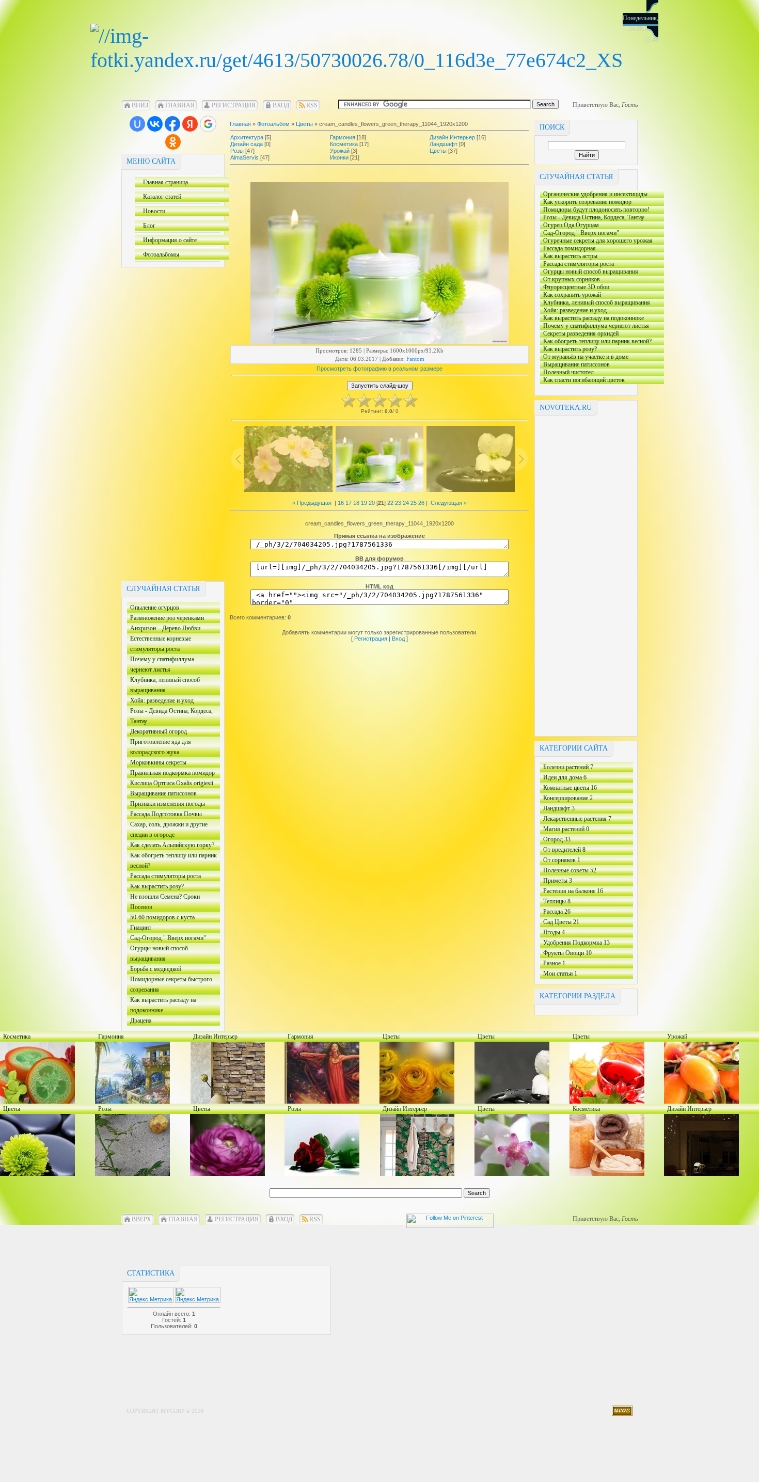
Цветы (304, 124)
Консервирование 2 (568, 798)
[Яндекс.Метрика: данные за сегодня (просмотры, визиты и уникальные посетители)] (197, 1295)
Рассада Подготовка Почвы (170, 814)
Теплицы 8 (557, 901)
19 (364, 503)
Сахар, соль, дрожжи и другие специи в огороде (167, 830)
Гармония (342, 137)
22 (390, 503)
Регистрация (234, 105)
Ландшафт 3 (559, 808)
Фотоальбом (273, 124)
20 (372, 503)
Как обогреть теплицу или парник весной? (172, 861)
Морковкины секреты (156, 763)
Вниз (140, 105)
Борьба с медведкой (154, 969)
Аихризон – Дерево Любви (163, 629)
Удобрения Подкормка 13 (576, 942)
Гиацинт (169, 928)
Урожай (340, 151)
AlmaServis (244, 157)
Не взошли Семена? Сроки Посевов (165, 902)
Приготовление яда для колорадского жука (159, 747)
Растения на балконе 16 (573, 891)
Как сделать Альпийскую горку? (170, 845)
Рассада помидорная (568, 248)
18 (356, 503)
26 (421, 503)
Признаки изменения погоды (170, 804)
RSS (312, 105)
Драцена (168, 1021)
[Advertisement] (162, 422)
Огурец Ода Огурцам (569, 225)
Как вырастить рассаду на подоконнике (161, 1005)
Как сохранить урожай (596, 295)
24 (406, 503)
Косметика (344, 144)
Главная (180, 105)
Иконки (339, 157)
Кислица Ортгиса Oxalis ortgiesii (170, 783)
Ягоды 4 (554, 932)
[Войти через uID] (137, 124)
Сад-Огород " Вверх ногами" (166, 938)
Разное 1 (554, 963)
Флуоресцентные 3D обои (582, 287)
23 (398, 503)
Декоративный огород (157, 732)
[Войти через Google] (208, 124)
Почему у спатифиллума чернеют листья (160, 665)
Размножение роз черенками (165, 618)
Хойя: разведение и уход (169, 701)
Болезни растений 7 (568, 767)
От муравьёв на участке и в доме (584, 357)
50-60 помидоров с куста (167, 918)
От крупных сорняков (570, 279)
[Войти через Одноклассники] (173, 142)
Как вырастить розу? (170, 887)
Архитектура (246, 137)
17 (348, 503)
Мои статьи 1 (560, 973)
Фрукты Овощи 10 (567, 953)
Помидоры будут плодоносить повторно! (595, 210)
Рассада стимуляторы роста (165, 876)
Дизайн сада (246, 144)
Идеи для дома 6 (565, 777)
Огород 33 (557, 839)
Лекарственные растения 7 (577, 818)
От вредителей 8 (564, 849)
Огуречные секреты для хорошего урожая (596, 241)
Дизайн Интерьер (452, 137)
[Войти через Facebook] (172, 124)
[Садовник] (356, 60)
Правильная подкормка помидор (171, 773)
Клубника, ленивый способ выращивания (163, 685)
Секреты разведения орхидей (579, 334)
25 (413, 503)
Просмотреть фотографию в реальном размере (379, 368)
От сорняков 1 (561, 860)
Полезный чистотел (598, 372)
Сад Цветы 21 (561, 922)
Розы (237, 151)
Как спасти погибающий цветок (582, 380)
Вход (281, 105)
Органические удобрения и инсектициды (593, 194)
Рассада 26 (557, 911)
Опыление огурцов (153, 608)
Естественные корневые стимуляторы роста (159, 644)
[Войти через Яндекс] (190, 124)
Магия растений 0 (566, 829)
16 (341, 503)
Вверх (141, 1219)
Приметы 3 (557, 880)
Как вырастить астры (580, 256)
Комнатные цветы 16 (570, 787)
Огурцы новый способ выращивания (157, 954)
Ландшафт (443, 144)
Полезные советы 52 (569, 870)
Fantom (415, 359)
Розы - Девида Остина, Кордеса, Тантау (170, 716)
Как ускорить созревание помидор (585, 202)
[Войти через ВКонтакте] (155, 124)
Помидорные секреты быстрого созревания (169, 985)
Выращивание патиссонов (164, 794)
